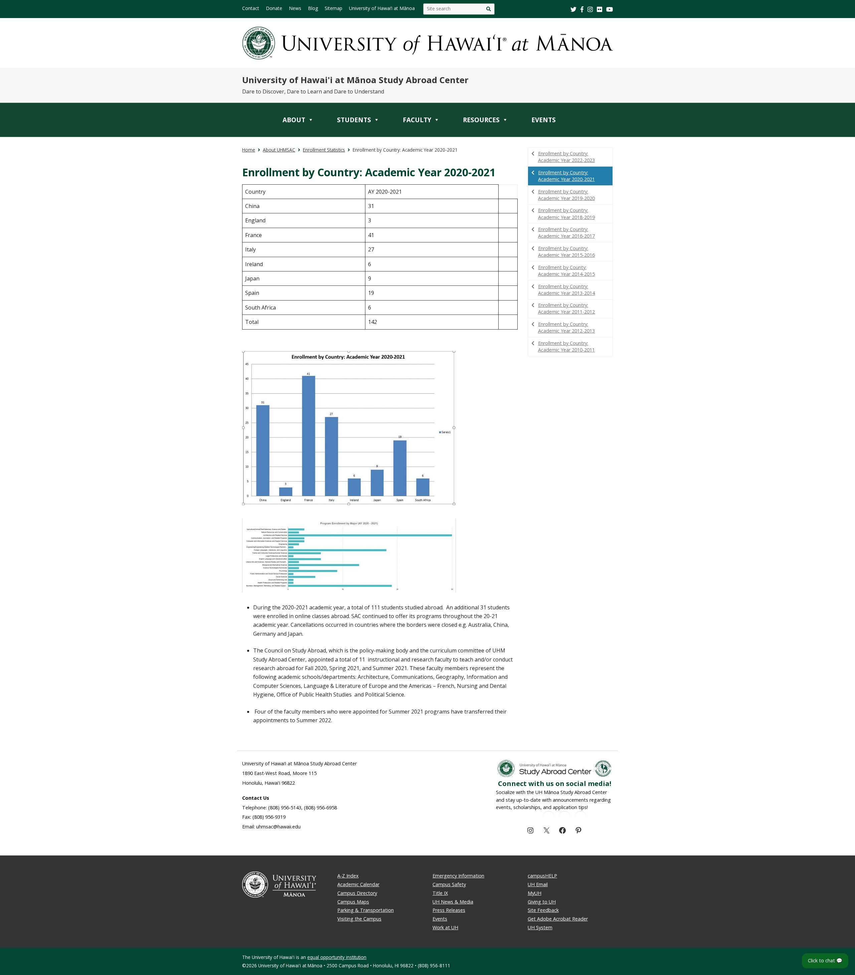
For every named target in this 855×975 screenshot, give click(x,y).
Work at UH (445, 927)
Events (440, 919)
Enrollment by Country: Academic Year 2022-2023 (566, 156)
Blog (313, 8)
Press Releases (449, 910)
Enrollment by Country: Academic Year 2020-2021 (566, 175)
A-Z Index (348, 875)
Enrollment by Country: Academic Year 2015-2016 (566, 251)
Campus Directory (357, 893)
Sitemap (333, 8)
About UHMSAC (279, 150)
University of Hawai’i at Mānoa (382, 8)
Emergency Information (458, 875)
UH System (540, 927)
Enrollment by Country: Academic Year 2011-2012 (566, 308)
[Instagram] (530, 830)
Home (248, 150)
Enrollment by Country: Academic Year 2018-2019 (566, 213)
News (295, 8)
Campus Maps (353, 902)
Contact (250, 8)
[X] (546, 830)
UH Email (538, 884)
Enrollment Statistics (324, 150)
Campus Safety (449, 884)
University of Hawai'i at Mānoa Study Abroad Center (355, 80)
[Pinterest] (578, 830)
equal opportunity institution (336, 957)
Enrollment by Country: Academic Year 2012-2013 (566, 327)
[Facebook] (562, 830)
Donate (274, 8)
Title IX (440, 893)
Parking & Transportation (365, 910)
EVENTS (543, 120)
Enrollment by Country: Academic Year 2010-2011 (566, 346)
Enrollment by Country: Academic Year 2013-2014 (566, 289)
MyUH (534, 893)
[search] (488, 9)
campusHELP (542, 875)
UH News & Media (453, 902)
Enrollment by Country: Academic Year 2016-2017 (566, 232)
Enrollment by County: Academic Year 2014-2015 (566, 270)
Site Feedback (543, 910)
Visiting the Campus (359, 919)
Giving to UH (542, 902)
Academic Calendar (358, 884)
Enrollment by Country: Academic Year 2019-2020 (566, 194)
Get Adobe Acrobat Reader (558, 919)
